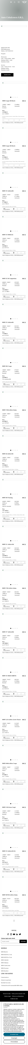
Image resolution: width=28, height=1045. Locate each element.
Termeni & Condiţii (7, 993)
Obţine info (7, 75)
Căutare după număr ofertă (8, 938)
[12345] (14, 91)
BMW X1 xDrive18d (8, 544)
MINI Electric (4, 952)
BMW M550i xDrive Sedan (10, 895)
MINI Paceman (4, 968)
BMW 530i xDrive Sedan (9, 588)
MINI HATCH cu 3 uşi (6, 954)
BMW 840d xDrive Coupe (9, 763)
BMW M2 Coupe (7, 366)
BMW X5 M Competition (9, 278)
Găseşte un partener (6, 980)
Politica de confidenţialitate (18, 996)
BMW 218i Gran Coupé (9, 807)
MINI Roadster (4, 971)
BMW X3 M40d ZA (7, 234)
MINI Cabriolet (4, 960)
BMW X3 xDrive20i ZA (8, 851)
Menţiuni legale (7, 996)
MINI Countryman (5, 965)
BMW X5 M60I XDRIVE (9, 676)
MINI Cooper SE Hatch (8, 101)
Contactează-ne (5, 977)
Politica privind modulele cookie (18, 993)
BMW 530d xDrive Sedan (9, 410)
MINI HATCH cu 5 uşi (6, 957)
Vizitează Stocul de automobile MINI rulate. (12, 985)
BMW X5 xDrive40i (8, 191)
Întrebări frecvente (5, 982)
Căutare (23, 941)
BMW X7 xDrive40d (8, 632)
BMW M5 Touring (7, 497)
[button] (19, 2)
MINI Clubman (4, 962)
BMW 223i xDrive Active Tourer (11, 719)
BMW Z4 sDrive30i (7, 454)
